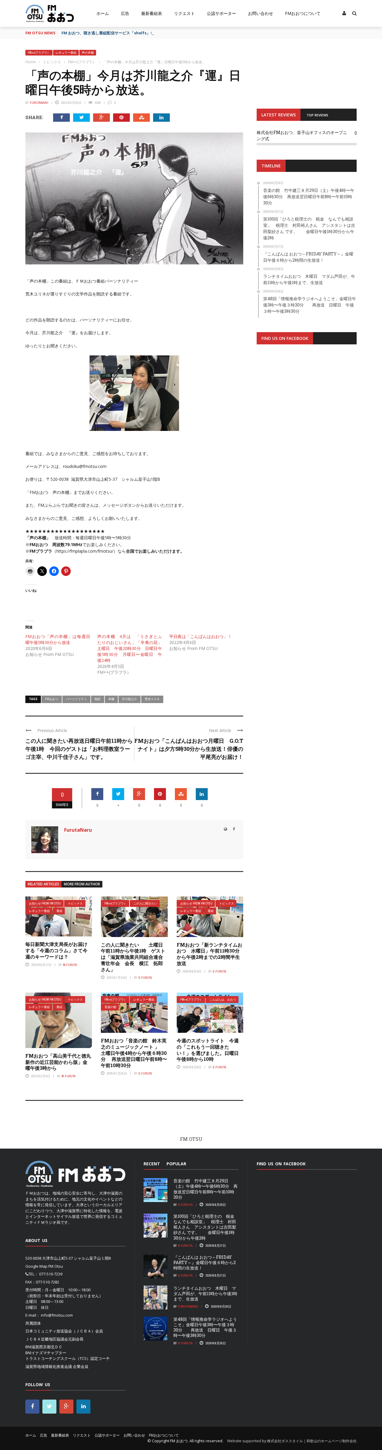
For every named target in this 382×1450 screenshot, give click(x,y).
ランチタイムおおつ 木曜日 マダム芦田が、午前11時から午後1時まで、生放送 (205, 1293)
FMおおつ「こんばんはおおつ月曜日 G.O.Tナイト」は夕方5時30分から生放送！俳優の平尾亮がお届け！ (188, 748)
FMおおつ (51, 699)
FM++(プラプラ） (39, 53)
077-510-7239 (50, 1274)
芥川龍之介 (129, 699)
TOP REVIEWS (317, 115)
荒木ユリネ (152, 699)
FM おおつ (179, 1440)
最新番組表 (151, 13)
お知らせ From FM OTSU (45, 903)
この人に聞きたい (145, 903)
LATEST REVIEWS (278, 115)
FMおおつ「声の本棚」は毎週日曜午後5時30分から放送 (57, 639)
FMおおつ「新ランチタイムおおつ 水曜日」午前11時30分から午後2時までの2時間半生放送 (209, 954)
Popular (176, 1164)
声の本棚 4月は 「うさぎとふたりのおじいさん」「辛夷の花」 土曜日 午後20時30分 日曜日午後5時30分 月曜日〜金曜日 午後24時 (131, 648)
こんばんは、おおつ (222, 999)
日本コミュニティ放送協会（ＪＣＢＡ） (60, 1331)
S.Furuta (145, 978)
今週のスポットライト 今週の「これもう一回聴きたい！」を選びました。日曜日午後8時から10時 (208, 1049)
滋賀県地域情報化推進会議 (48, 1366)
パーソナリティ (76, 699)
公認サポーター (221, 13)
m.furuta (70, 965)
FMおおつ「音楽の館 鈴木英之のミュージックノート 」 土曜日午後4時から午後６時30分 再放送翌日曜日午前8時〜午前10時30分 (135, 1052)
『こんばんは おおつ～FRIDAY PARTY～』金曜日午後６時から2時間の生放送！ (204, 1262)
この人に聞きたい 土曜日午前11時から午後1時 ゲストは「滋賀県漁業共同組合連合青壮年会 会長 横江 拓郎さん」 (133, 957)
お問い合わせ (260, 13)
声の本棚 (88, 53)
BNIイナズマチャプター (45, 1352)
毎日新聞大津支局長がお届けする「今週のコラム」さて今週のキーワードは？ (56, 950)
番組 (59, 911)
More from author (82, 884)
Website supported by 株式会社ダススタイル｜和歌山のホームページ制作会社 (292, 1440)
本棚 (111, 699)
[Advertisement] (307, 422)
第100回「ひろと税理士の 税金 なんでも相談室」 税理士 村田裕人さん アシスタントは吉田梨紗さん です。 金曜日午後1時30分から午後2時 (205, 1227)
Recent (152, 1164)
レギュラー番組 (66, 53)
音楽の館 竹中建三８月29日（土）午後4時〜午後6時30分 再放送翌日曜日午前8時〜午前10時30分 (205, 1189)
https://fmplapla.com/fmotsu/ (84, 551)
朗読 (98, 699)
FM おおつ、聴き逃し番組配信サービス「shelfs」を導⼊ (111, 33)
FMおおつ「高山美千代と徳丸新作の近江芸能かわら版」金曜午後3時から (58, 1062)
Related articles (43, 884)
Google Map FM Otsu (44, 1266)
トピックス (75, 903)
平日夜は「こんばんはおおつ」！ (200, 636)
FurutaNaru (39, 103)
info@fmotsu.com (57, 1315)
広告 (125, 13)
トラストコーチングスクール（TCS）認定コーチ (67, 1358)
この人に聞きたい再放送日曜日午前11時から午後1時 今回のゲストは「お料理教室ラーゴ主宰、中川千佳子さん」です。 (79, 748)
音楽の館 (110, 1007)
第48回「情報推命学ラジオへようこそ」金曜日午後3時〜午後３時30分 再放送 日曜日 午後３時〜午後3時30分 (205, 1327)
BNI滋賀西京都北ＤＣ (43, 1346)
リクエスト (184, 13)
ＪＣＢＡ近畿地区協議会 (46, 1339)
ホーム (102, 13)
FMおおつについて (303, 13)
